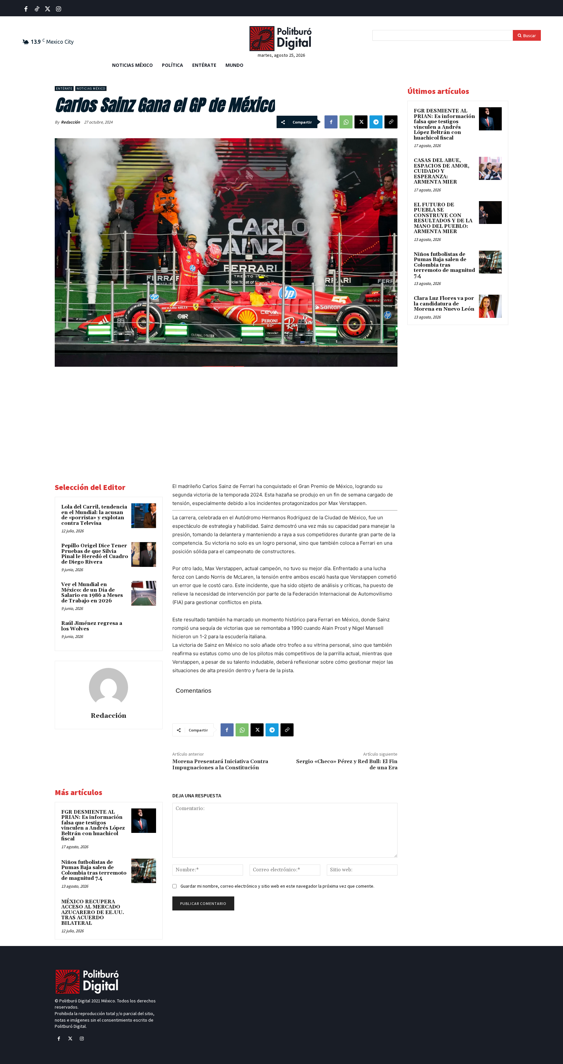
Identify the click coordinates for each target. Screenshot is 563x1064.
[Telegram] (376, 121)
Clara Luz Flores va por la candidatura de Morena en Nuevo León (444, 303)
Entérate (64, 88)
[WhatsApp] (346, 121)
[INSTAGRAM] (58, 9)
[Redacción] (108, 687)
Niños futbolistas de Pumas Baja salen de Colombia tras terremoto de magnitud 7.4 (93, 870)
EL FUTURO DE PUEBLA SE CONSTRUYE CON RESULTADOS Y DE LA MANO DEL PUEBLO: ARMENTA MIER (443, 218)
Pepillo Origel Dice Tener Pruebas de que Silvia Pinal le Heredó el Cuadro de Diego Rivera (94, 554)
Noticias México (91, 88)
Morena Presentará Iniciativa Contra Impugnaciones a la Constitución (220, 764)
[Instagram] (82, 1039)
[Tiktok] (36, 9)
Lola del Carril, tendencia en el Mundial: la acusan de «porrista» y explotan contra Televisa (94, 515)
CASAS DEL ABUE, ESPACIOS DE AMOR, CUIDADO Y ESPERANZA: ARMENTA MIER (441, 171)
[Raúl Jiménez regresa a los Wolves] (143, 632)
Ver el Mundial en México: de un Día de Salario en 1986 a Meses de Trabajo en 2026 (92, 593)
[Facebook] (26, 9)
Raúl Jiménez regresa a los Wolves (91, 626)
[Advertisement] (226, 420)
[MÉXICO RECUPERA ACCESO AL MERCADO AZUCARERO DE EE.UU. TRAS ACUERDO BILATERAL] (143, 910)
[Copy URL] (390, 121)
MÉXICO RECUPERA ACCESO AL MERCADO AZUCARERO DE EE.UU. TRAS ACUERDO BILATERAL (92, 912)
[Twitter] (47, 9)
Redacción (70, 122)
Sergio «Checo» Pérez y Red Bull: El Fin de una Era (346, 764)
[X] (361, 121)
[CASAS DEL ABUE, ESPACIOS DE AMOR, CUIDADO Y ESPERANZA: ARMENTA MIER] (490, 168)
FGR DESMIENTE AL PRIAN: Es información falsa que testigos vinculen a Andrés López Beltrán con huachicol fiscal (93, 825)
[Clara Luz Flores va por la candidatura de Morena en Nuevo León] (490, 306)
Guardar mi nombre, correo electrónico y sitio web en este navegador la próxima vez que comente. (277, 886)
